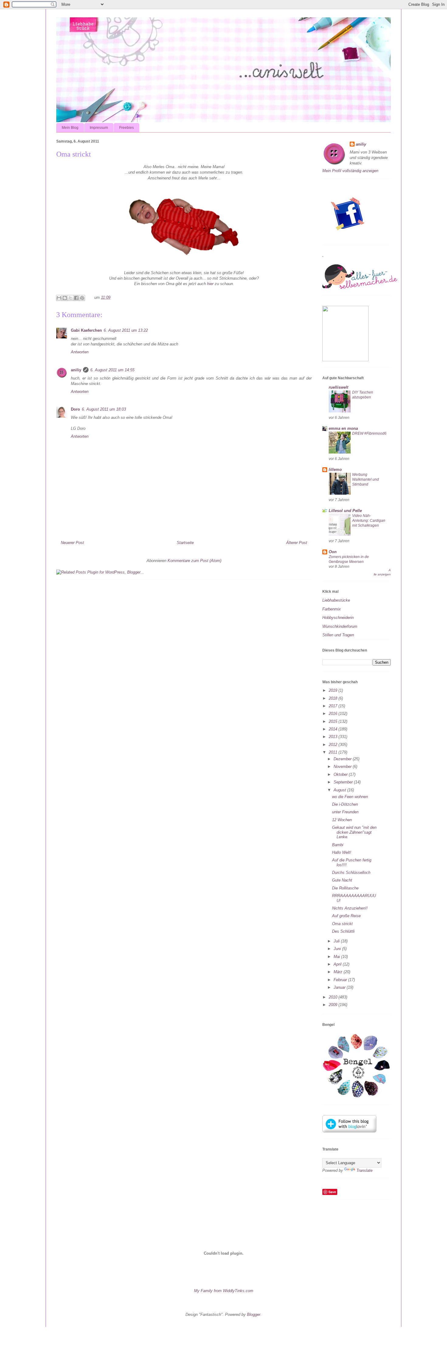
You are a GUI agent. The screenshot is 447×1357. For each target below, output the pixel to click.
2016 (333, 713)
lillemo (335, 469)
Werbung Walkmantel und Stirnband (365, 479)
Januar (340, 987)
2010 (333, 997)
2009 (333, 1004)
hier (210, 283)
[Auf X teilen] (71, 298)
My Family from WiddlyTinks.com (223, 1290)
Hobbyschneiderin (338, 617)
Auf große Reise (346, 916)
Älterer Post (296, 542)
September (344, 782)
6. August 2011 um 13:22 (126, 330)
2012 (333, 744)
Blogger (253, 1314)
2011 (333, 752)
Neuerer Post (72, 542)
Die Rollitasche (345, 888)
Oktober (341, 774)
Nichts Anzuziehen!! (350, 908)
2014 (333, 729)
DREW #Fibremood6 (369, 433)
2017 (333, 706)
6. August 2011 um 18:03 (104, 409)
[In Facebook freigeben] (76, 298)
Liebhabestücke (336, 600)
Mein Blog (70, 127)
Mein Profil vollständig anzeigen (350, 170)
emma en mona (343, 428)
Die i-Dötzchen (345, 804)
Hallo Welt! (341, 852)
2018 (333, 698)
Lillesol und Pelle (345, 510)
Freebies (126, 127)
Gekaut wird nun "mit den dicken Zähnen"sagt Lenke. (354, 832)
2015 (333, 721)
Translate (364, 1170)
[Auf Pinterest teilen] (82, 298)
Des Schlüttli (343, 931)
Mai (337, 956)
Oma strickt (342, 923)
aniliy (76, 370)
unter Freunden (345, 812)
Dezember (343, 759)
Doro (75, 409)
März (339, 972)
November (343, 766)
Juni (338, 948)
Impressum (99, 127)
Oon (333, 552)
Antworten (79, 352)
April (338, 964)
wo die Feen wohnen (350, 796)
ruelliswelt (338, 387)
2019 (333, 690)
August (340, 790)
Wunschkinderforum (339, 626)
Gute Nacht (342, 880)
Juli (337, 941)
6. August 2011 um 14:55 (112, 370)
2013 (333, 736)
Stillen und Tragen (338, 635)
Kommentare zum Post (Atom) (194, 560)
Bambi (337, 845)
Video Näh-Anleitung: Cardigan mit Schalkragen (368, 521)
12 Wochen (342, 820)
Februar (341, 979)
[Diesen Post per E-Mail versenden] (59, 298)
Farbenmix (331, 609)
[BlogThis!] (65, 298)
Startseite (185, 542)
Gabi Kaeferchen (86, 330)
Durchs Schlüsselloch (351, 872)
